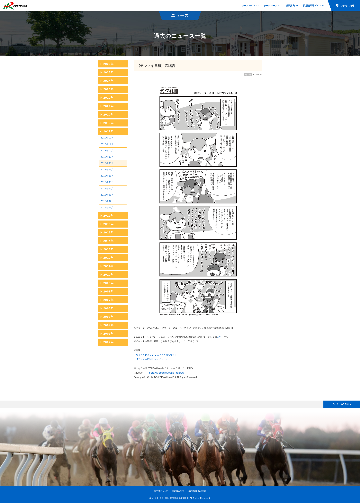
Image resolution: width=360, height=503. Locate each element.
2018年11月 (107, 144)
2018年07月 (107, 169)
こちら (220, 337)
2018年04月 (107, 188)
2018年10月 (107, 150)
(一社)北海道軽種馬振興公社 (175, 498)
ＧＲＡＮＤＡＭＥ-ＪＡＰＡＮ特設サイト (156, 355)
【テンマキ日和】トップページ (151, 359)
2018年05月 (107, 182)
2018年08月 (107, 163)
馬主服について (161, 491)
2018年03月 (107, 195)
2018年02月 (107, 201)
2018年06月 (107, 176)
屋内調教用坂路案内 (197, 491)
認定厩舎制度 (178, 491)
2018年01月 (107, 207)
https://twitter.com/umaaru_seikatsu (166, 373)
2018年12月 (107, 138)
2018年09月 (107, 157)
